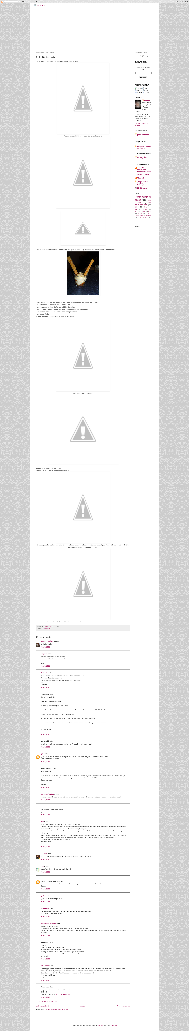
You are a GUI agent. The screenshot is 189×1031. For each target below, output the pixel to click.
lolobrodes (45, 966)
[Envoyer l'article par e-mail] (57, 626)
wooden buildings (63, 994)
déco (136, 207)
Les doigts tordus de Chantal (144, 147)
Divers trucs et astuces (143, 215)
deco (149, 211)
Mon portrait (46, 628)
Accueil (82, 1006)
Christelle (44, 673)
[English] (145, 88)
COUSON (44, 853)
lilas (42, 821)
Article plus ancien (123, 1006)
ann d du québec (47, 641)
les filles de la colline (49, 923)
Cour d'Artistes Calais (143, 217)
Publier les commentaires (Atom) (57, 1009)
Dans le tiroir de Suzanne (143, 135)
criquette (44, 654)
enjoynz (100, 1025)
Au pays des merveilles (142, 158)
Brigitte (147, 100)
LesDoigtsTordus (47, 794)
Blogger (114, 1025)
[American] (138, 88)
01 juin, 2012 (45, 647)
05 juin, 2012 (45, 959)
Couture (146, 209)
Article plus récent (42, 1006)
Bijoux (143, 211)
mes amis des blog (143, 203)
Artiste (140, 213)
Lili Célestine (142, 188)
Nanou (43, 879)
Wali (42, 866)
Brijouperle (45, 908)
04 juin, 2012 (45, 935)
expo (147, 213)
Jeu (136, 211)
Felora (43, 807)
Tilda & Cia (141, 178)
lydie (42, 754)
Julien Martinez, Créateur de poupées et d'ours (144, 169)
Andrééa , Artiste (143, 175)
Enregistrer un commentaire (48, 1001)
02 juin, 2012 (45, 872)
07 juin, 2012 (45, 980)
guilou (43, 896)
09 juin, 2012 (45, 997)
